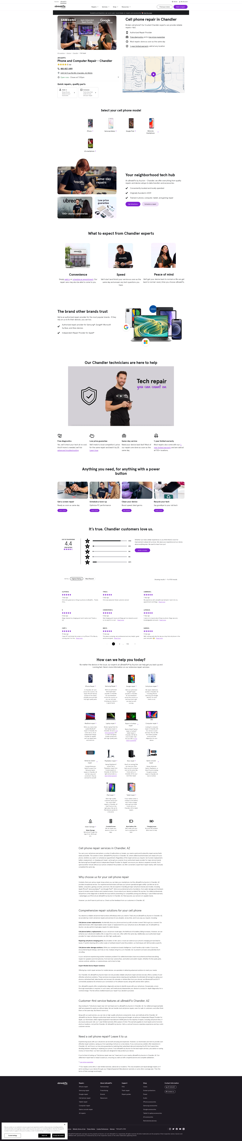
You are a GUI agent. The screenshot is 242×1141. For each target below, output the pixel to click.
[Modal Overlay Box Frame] (121, 570)
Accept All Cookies (58, 1135)
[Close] (65, 1124)
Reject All (44, 1135)
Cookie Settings (12, 1135)
